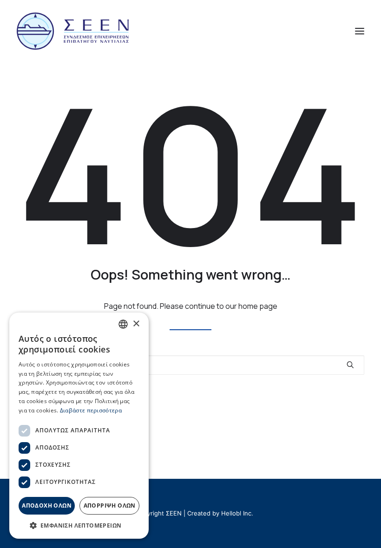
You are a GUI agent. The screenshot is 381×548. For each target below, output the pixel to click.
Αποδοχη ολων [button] (47, 505)
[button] (359, 31)
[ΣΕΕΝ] (73, 31)
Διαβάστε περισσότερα (91, 410)
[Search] (190, 365)
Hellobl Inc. (237, 513)
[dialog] (79, 426)
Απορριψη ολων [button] (110, 505)
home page (257, 306)
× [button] (135, 323)
